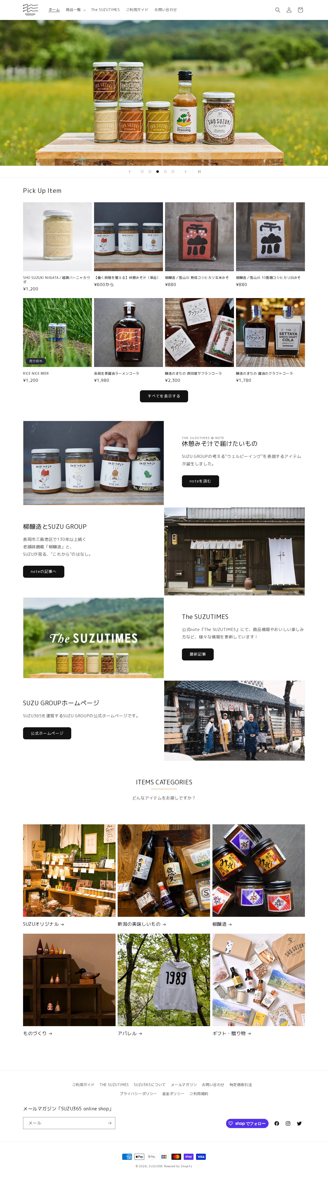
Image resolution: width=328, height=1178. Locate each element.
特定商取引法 (241, 1084)
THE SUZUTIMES (114, 1084)
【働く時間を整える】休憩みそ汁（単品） (127, 278)
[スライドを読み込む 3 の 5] (157, 171)
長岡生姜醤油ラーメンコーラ (116, 373)
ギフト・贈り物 (229, 1033)
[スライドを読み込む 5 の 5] (173, 171)
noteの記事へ (44, 571)
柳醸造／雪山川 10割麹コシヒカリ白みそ (268, 278)
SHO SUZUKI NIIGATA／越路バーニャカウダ (56, 280)
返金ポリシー (173, 1093)
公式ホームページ (47, 733)
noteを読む (200, 481)
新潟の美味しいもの (139, 924)
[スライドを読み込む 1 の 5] (142, 171)
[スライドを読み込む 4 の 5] (165, 171)
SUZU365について (150, 1084)
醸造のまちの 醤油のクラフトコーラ (264, 373)
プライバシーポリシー (138, 1093)
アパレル (127, 1033)
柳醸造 (219, 924)
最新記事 (198, 654)
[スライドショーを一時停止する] (198, 171)
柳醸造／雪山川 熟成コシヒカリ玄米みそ (197, 278)
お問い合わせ (213, 1084)
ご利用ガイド (83, 1084)
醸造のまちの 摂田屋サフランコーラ (193, 373)
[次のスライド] (185, 171)
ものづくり (35, 1033)
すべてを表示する (164, 396)
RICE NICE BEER (36, 373)
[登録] (109, 1123)
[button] (75, 9)
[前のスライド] (129, 171)
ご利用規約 (199, 1093)
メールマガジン (184, 1084)
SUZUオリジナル (41, 924)
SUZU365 (156, 1166)
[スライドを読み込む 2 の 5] (150, 171)
